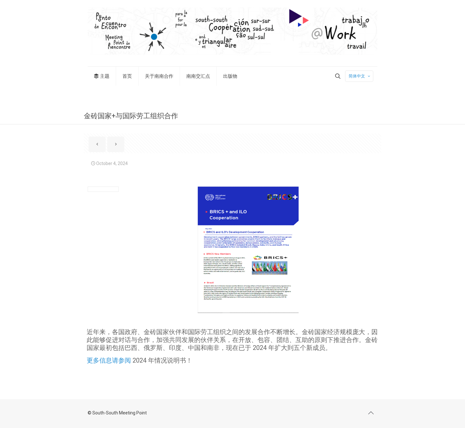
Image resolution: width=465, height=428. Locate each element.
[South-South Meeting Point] (232, 33)
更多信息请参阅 (109, 360)
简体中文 (357, 76)
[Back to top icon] (370, 412)
